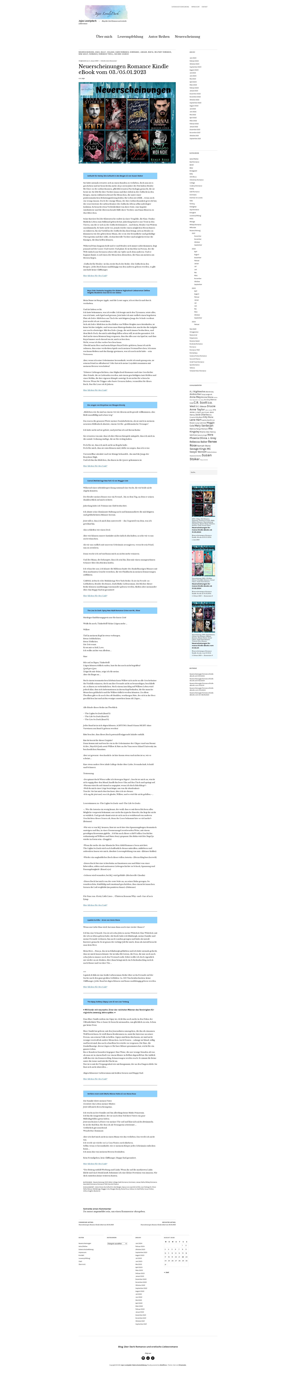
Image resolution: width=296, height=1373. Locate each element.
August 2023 (194, 70)
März (195, 275)
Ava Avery (201, 400)
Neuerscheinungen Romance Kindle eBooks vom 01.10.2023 (201, 689)
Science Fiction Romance (198, 356)
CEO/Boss (193, 177)
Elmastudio (182, 1365)
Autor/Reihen (159, 36)
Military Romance (163, 52)
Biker (191, 168)
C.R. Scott (201, 402)
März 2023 (193, 85)
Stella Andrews (212, 452)
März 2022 (193, 121)
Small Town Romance (197, 362)
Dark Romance (122, 52)
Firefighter (193, 207)
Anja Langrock (207, 394)
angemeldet (99, 1211)
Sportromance (194, 365)
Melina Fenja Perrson (199, 429)
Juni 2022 (193, 112)
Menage (192, 222)
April (195, 251)
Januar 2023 (194, 91)
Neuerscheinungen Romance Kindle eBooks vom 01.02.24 (203, 645)
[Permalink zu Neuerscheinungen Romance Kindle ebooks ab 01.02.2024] (203, 560)
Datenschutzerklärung (180, 7)
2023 (97, 52)
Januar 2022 (194, 127)
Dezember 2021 (195, 129)
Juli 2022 (193, 109)
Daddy (192, 189)
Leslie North (207, 420)
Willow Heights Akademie (91, 1191)
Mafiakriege (97, 1189)
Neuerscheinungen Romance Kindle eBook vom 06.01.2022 (158, 1224)
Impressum (195, 7)
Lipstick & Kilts (135, 1187)
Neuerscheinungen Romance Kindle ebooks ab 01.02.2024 (202, 586)
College (110, 52)
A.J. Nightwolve (197, 391)
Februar (196, 260)
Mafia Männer (87, 1189)
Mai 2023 (193, 79)
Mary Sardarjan (204, 425)
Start (80, 1261)
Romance (93, 54)
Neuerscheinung (187, 36)
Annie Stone (99, 1187)
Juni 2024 (193, 58)
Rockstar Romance (196, 344)
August (196, 254)
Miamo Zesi (205, 432)
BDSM (192, 165)
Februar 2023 (194, 88)
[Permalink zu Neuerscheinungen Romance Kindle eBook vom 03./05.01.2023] (127, 163)
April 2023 (193, 82)
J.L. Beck (198, 412)
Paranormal (193, 335)
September (198, 245)
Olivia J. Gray (208, 438)
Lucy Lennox (200, 423)
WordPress (163, 1365)
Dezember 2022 (195, 94)
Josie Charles (202, 414)
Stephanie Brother (195, 456)
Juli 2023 (193, 73)
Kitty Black (199, 417)
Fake (191, 201)
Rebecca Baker (199, 441)
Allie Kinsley (210, 392)
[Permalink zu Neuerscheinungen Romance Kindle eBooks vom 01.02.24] (203, 617)
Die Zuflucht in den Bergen (112, 1187)
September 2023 (195, 67)
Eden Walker (208, 410)
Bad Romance (194, 162)
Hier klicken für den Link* (95, 276)
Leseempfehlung (130, 36)
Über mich (104, 36)
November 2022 (195, 97)
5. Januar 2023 (93, 61)
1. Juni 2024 (195, 540)
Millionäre (193, 227)
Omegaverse (194, 332)
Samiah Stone (203, 446)
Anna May (195, 397)
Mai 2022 (193, 115)
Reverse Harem (195, 341)
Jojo (83, 78)
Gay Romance (194, 210)
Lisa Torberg (145, 1187)
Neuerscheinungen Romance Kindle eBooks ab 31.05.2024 (202, 530)
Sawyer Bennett (198, 451)
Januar (143, 52)
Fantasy (192, 204)
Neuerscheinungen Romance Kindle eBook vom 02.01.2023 (96, 1224)
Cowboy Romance (196, 186)
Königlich (193, 213)
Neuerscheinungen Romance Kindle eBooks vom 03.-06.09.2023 (201, 694)
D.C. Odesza (201, 406)
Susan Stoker (149, 1189)
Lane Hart (195, 419)
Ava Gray (207, 400)
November (197, 239)
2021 (193, 233)
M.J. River (153, 1187)
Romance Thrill (106, 54)
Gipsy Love (125, 1187)
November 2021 (195, 132)
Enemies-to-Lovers (196, 198)
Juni (195, 269)
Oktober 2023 (194, 64)
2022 (194, 249)
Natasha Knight (202, 435)
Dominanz (134, 52)
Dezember (197, 236)
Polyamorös (194, 338)
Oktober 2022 (194, 100)
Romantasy (193, 353)
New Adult (83, 54)
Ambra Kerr (196, 394)
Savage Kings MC (200, 448)
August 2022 (194, 106)
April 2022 (193, 118)
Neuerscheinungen (85, 1243)
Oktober (197, 242)
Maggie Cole (105, 1189)
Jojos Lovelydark (88, 21)
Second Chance (121, 54)
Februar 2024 (194, 61)
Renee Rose (125, 1189)
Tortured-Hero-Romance (198, 371)
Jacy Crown (205, 412)
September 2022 (195, 103)
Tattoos (192, 368)
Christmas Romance (197, 180)
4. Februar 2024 (197, 596)
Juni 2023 (193, 76)
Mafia (150, 52)
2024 (194, 322)
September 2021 (195, 138)
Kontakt (205, 7)
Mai (195, 272)
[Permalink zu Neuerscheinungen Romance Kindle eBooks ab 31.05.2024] (203, 501)
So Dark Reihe (139, 1189)
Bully (103, 52)
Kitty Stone (208, 417)
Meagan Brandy (115, 1189)
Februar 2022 (194, 124)
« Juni (166, 1272)
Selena (132, 1189)
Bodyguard (193, 171)
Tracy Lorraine (204, 460)
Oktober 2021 (194, 135)
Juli (195, 266)
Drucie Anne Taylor (202, 407)
